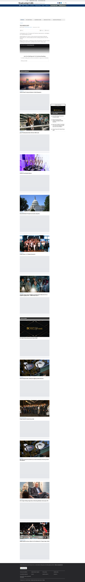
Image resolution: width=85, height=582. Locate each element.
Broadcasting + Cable (33, 0)
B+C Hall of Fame (29, 19)
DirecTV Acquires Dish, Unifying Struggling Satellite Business (58, 120)
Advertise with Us (45, 574)
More (47, 5)
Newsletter (47, 30)
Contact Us (55, 574)
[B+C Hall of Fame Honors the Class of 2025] (58, 110)
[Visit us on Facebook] (58, 3)
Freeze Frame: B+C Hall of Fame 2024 (59, 130)
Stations (27, 5)
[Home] (20, 5)
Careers (32, 574)
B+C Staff (22, 27)
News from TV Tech (47, 19)
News (23, 5)
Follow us (42, 30)
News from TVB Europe (57, 19)
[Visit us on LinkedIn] (61, 3)
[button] (64, 2)
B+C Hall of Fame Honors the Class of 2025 (58, 113)
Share (22, 30)
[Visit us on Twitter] (59, 3)
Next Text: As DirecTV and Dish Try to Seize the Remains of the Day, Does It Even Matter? (58, 125)
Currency (32, 5)
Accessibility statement (24, 574)
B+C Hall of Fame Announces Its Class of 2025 (58, 117)
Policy (43, 5)
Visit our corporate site (59, 564)
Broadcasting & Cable (28, 27)
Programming (37, 5)
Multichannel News (41, 0)
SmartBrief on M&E (38, 19)
